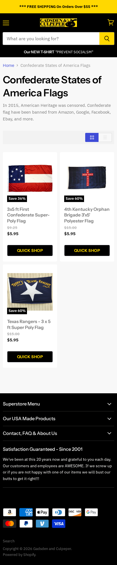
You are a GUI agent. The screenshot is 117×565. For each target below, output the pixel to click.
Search (8, 541)
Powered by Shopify (19, 554)
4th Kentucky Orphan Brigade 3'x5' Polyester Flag (87, 215)
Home (8, 65)
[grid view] (92, 137)
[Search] (106, 38)
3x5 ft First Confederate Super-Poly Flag (28, 215)
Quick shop (30, 250)
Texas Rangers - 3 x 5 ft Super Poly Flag (29, 324)
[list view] (105, 137)
